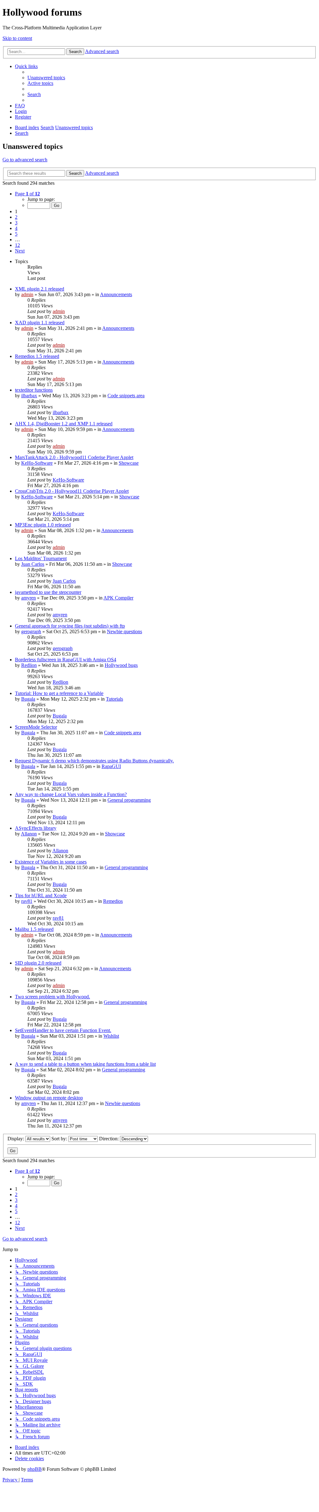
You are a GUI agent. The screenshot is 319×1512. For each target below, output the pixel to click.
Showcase (129, 463)
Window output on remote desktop (49, 1097)
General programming (129, 800)
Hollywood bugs (121, 665)
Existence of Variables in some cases (51, 861)
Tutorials (114, 699)
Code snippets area (126, 395)
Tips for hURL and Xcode (41, 895)
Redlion (29, 665)
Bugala (28, 699)
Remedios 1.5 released (37, 356)
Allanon (29, 833)
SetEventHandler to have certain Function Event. (63, 1030)
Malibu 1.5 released (34, 929)
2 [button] (16, 217)
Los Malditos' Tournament (41, 558)
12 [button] (17, 245)
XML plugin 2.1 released (39, 288)
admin (27, 294)
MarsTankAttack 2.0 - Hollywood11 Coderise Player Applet (74, 457)
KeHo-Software (37, 463)
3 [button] (16, 222)
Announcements (116, 294)
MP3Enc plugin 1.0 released (43, 524)
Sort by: (59, 1138)
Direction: (109, 1138)
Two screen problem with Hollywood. (52, 996)
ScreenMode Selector (36, 727)
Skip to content (17, 38)
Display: (16, 1138)
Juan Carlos (32, 564)
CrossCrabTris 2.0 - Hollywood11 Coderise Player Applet (72, 491)
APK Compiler (118, 597)
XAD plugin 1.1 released (39, 322)
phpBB (34, 1469)
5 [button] (16, 234)
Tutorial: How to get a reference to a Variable (59, 693)
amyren (28, 597)
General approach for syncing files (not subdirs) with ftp (70, 626)
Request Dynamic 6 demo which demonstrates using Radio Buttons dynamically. (94, 760)
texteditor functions (34, 390)
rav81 (26, 901)
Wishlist (111, 1036)
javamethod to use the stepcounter (48, 592)
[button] (27, 193)
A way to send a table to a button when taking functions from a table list (85, 1064)
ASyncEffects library (35, 828)
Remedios (113, 901)
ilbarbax (29, 395)
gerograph (31, 631)
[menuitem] (46, 77)
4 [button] (16, 228)
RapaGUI (111, 766)
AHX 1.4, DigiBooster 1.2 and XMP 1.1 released (63, 423)
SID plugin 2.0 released (38, 963)
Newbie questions (124, 631)
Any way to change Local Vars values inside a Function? (71, 794)
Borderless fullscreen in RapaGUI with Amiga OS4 (65, 659)
